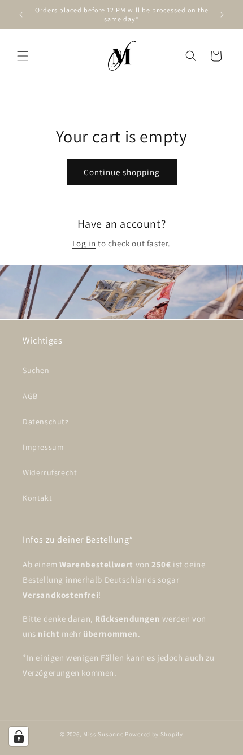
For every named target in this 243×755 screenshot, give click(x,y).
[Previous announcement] (20, 14)
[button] (22, 56)
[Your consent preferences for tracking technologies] (18, 736)
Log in (84, 243)
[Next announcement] (222, 14)
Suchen (36, 370)
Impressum (43, 447)
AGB (30, 396)
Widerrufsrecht (50, 472)
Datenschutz (46, 421)
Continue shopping (122, 172)
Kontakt (37, 498)
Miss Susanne (104, 734)
